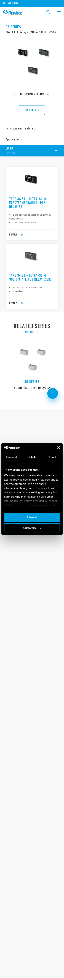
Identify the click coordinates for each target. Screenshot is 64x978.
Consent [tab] (11, 457)
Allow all (32, 517)
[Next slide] (52, 393)
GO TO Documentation (29, 94)
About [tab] (52, 457)
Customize (30, 527)
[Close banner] (58, 447)
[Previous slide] (11, 393)
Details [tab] (32, 457)
